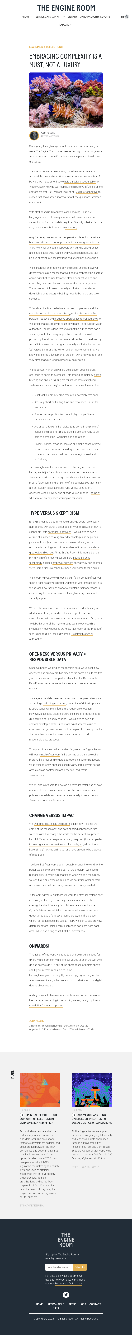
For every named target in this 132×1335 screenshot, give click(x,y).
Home (39, 1304)
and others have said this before (52, 823)
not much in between (59, 531)
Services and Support (49, 16)
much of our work (50, 754)
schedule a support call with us (71, 980)
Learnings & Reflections (46, 46)
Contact (95, 1304)
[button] (123, 16)
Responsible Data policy (68, 1283)
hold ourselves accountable (80, 181)
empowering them (62, 562)
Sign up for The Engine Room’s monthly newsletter (62, 1256)
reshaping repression (54, 703)
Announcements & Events (95, 16)
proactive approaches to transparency (76, 318)
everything (71, 227)
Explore (64, 25)
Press (72, 1304)
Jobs (83, 1304)
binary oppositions (62, 334)
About (25, 16)
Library (72, 16)
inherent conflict (88, 313)
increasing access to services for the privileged (55, 844)
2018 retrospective (87, 191)
